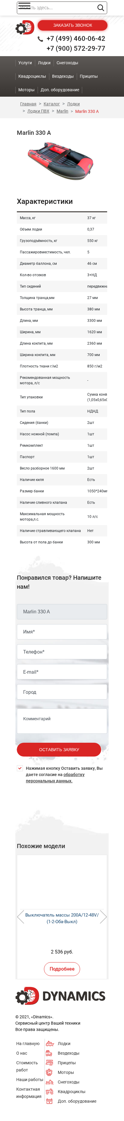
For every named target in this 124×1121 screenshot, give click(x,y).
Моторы (66, 1072)
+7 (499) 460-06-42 (76, 38)
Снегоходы (68, 1082)
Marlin (62, 111)
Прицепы (67, 1062)
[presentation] (20, 917)
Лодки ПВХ (38, 111)
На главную (27, 1043)
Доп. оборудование (77, 1101)
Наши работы (29, 1079)
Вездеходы (68, 1053)
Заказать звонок (72, 25)
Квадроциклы (71, 1091)
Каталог (52, 103)
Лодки (73, 103)
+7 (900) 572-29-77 (76, 48)
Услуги (25, 62)
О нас (21, 1053)
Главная (28, 103)
